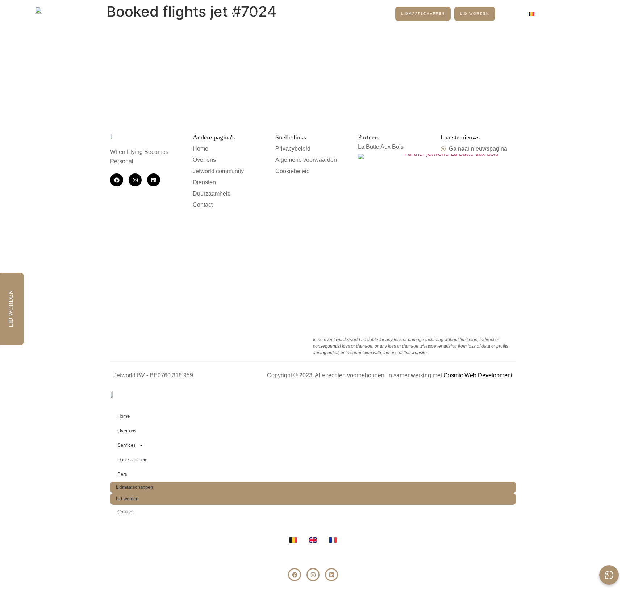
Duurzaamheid (344, 14)
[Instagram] (135, 179)
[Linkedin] (153, 179)
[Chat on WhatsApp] (609, 575)
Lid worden (474, 14)
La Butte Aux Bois (381, 147)
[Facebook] (116, 179)
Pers (381, 14)
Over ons (260, 14)
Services (295, 14)
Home (229, 14)
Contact (514, 14)
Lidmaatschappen (423, 14)
